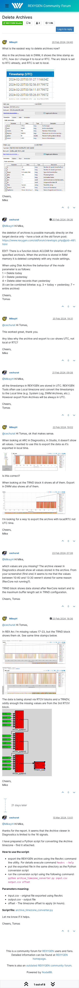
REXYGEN (48, 951)
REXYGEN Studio (14, 23)
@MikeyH (8, 225)
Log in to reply (65, 29)
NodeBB (47, 972)
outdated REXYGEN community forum (48, 965)
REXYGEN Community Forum (49, 6)
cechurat (14, 219)
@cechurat (8, 325)
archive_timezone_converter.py (34, 910)
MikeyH (13, 42)
